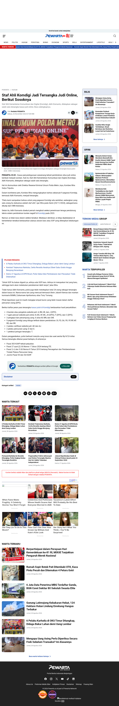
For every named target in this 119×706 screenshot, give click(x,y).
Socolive (58, 701)
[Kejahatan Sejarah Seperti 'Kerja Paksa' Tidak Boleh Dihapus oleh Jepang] (87, 246)
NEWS (6, 42)
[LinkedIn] (73, 679)
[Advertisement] (59, 16)
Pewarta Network (70, 688)
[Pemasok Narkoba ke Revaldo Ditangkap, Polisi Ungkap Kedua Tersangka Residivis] (14, 445)
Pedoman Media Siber (42, 684)
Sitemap (79, 684)
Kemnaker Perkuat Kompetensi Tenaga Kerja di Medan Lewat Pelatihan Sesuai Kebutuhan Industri (105, 114)
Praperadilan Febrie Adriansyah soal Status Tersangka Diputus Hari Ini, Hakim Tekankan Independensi (40, 459)
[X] (35, 393)
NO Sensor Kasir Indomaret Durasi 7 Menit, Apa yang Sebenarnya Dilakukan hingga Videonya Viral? (101, 297)
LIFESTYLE (101, 42)
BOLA (74, 42)
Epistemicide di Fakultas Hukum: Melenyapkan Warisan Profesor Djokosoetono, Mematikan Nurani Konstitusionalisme (105, 177)
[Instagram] (51, 679)
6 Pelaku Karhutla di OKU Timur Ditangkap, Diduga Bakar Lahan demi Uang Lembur (40, 264)
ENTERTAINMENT (86, 42)
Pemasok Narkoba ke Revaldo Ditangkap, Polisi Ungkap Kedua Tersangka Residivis (13, 458)
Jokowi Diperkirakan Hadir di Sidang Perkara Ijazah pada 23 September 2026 (66, 458)
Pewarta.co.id (53, 688)
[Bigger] (77, 113)
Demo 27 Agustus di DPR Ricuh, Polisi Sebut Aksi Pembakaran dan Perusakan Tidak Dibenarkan (66, 427)
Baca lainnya (98, 139)
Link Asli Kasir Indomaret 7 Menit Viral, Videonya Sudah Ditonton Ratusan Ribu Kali (101, 286)
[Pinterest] (44, 393)
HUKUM (24, 42)
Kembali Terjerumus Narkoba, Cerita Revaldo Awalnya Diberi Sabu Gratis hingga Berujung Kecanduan (39, 427)
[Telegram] (39, 393)
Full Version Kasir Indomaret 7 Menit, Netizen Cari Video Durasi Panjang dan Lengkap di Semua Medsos (101, 317)
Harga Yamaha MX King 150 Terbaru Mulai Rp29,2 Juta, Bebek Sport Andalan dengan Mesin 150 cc (104, 257)
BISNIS (45, 42)
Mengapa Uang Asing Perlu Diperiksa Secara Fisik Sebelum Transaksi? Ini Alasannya (51, 640)
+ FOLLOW (65, 366)
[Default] (73, 113)
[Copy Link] (25, 393)
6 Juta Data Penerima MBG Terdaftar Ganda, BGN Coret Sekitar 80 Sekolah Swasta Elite (51, 586)
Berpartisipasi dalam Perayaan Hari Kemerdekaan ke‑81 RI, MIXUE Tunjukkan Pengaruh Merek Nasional (50, 552)
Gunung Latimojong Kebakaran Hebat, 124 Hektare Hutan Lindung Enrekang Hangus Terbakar (50, 606)
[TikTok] (68, 679)
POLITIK (15, 42)
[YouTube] (62, 679)
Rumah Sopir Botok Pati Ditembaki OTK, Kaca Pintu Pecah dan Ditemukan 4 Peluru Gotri (52, 568)
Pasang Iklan (88, 684)
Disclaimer (70, 684)
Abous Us (29, 684)
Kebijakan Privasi (58, 684)
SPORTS (66, 42)
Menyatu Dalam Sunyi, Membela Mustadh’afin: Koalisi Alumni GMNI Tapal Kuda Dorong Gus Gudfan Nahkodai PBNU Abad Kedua (105, 161)
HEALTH (111, 42)
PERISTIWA (35, 42)
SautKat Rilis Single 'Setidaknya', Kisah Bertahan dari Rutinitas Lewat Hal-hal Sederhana (104, 128)
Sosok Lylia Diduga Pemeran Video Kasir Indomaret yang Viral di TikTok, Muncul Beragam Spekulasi (100, 276)
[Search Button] (114, 36)
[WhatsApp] (49, 393)
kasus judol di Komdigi (40, 307)
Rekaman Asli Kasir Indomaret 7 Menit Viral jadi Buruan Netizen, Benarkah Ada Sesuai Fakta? (102, 307)
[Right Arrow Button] (114, 42)
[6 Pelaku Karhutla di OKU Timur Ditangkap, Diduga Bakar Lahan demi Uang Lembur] (14, 413)
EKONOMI (55, 42)
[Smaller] (69, 113)
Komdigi (41, 213)
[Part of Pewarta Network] (59, 667)
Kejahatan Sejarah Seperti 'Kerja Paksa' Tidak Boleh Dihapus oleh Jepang (103, 244)
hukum (18, 385)
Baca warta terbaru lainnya (39, 656)
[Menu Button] (4, 36)
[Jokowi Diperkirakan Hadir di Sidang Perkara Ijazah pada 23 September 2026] (67, 445)
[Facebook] (30, 393)
